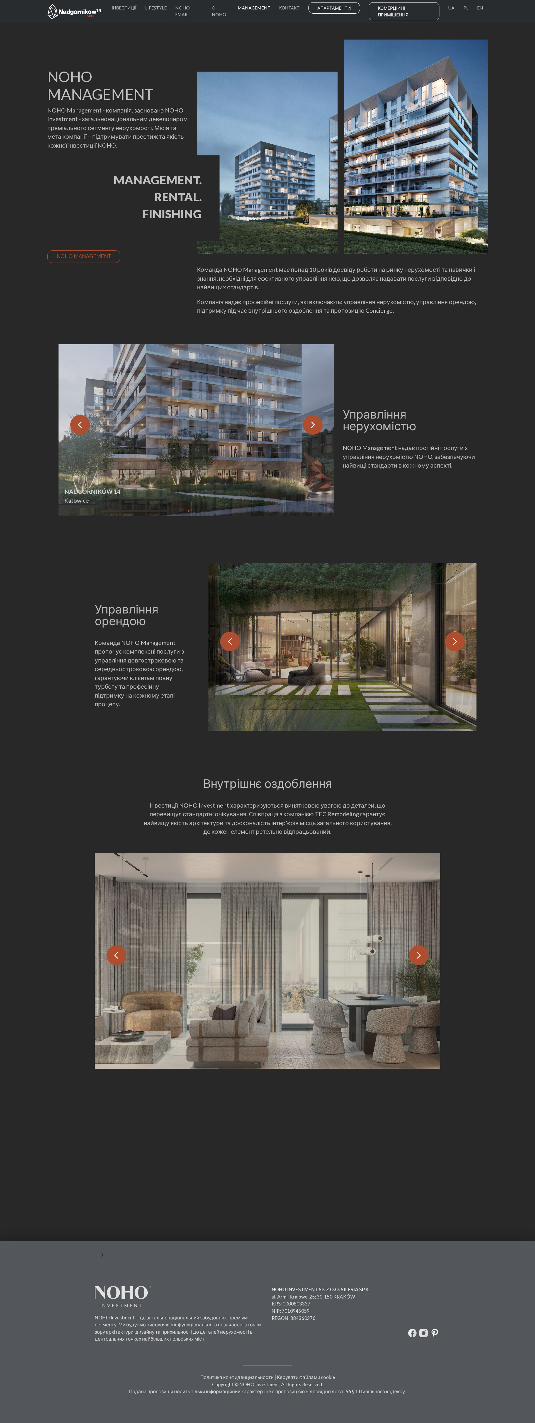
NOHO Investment (115, 1318)
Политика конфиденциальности (237, 1377)
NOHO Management (84, 256)
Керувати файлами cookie (306, 1377)
